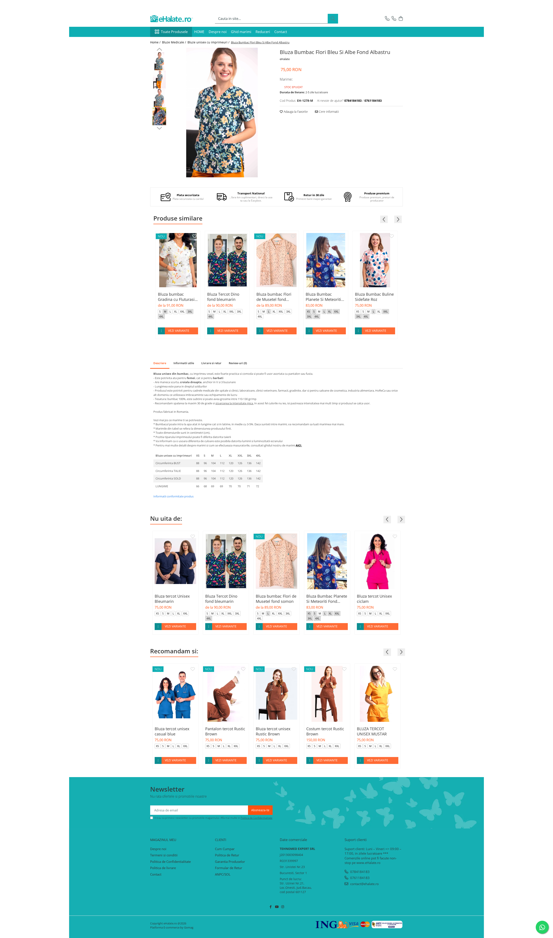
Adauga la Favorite (295, 112)
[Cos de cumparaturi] (400, 18)
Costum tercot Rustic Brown (325, 731)
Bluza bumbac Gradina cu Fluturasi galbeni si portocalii (176, 297)
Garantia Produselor (230, 861)
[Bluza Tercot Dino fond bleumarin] (227, 260)
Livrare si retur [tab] (211, 363)
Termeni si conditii (164, 855)
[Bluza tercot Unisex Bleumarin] (175, 561)
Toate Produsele (174, 31)
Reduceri (263, 31)
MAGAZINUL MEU (163, 840)
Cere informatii (328, 112)
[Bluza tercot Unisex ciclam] (377, 561)
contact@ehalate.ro (364, 884)
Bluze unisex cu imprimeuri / (209, 42)
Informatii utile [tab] (183, 363)
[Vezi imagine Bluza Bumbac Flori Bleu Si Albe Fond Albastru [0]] (159, 61)
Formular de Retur (228, 868)
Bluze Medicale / (174, 42)
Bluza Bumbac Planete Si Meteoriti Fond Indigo (323, 297)
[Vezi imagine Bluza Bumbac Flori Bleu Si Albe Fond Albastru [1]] (159, 80)
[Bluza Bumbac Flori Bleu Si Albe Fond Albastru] (222, 112)
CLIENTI (220, 840)
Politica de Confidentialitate (256, 818)
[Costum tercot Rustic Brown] (327, 694)
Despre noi (218, 31)
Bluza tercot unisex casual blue (172, 731)
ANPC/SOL (222, 874)
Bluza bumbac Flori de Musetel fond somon (273, 297)
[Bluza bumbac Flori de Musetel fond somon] (276, 260)
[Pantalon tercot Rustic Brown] (226, 694)
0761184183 (359, 878)
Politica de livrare (163, 868)
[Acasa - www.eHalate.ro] (171, 18)
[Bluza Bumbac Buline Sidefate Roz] (375, 260)
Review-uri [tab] (238, 363)
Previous (159, 50)
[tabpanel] (222, 112)
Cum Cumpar (225, 849)
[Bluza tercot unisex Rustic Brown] (276, 694)
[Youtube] (276, 907)
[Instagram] (282, 907)
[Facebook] (270, 907)
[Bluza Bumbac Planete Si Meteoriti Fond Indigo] (326, 260)
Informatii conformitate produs (173, 496)
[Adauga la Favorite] (194, 236)
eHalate (285, 59)
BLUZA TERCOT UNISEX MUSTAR (372, 731)
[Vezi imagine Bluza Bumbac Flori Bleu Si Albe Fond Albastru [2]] (159, 98)
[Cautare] (333, 19)
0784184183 (359, 872)
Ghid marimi (241, 31)
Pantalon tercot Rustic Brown (225, 731)
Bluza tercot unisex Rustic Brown (273, 731)
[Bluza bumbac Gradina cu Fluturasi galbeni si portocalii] (178, 260)
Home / (155, 42)
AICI (298, 445)
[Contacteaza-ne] (387, 18)
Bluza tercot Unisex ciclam (374, 599)
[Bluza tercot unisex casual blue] (175, 694)
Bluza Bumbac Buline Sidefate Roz (374, 297)
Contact (280, 31)
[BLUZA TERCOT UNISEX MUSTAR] (377, 694)
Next (159, 127)
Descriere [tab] (159, 363)
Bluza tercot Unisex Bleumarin (172, 599)
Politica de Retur (227, 855)
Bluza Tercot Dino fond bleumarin (223, 297)
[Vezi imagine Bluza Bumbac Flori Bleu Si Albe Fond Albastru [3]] (159, 116)
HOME (199, 31)
